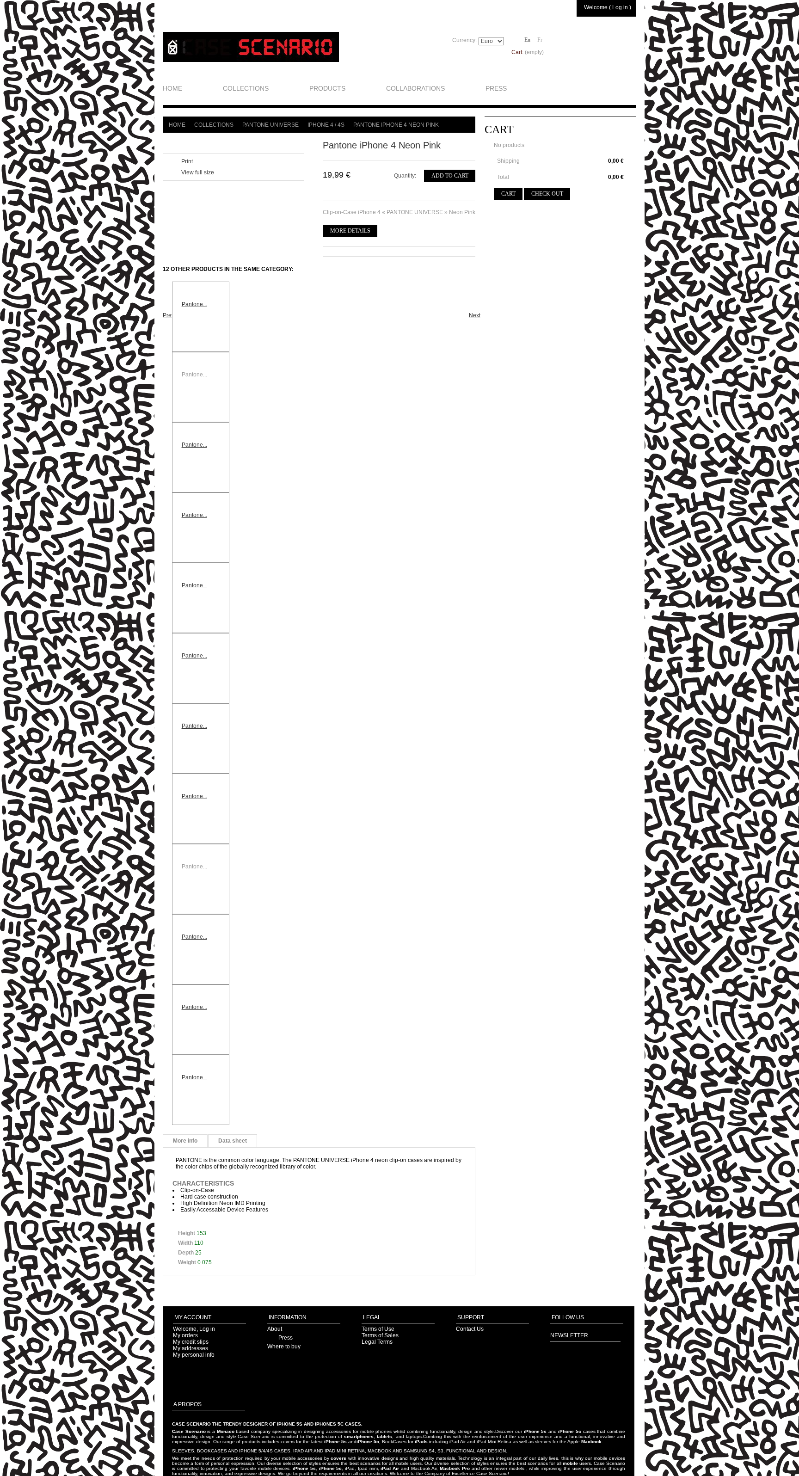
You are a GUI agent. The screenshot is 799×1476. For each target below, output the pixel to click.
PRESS (496, 88)
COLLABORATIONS (415, 88)
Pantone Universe (270, 125)
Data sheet (232, 1141)
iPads (421, 1441)
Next (472, 315)
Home (177, 125)
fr (539, 40)
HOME (172, 88)
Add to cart (449, 175)
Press (285, 1338)
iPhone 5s (535, 1431)
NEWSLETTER (569, 1335)
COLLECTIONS (246, 88)
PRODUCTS (327, 88)
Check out (547, 194)
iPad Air (390, 1468)
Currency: (464, 40)
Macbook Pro (455, 1468)
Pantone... (194, 304)
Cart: (527, 52)
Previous (166, 315)
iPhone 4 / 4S (325, 125)
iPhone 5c (569, 1431)
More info (185, 1141)
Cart (499, 129)
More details (350, 231)
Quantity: (405, 175)
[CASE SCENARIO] (251, 47)
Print (187, 161)
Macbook (591, 1441)
